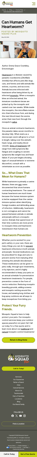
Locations (18, 399)
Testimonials (18, 393)
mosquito (14, 96)
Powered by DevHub (18, 449)
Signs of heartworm (18, 146)
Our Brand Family (18, 404)
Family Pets (19, 10)
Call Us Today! (18, 368)
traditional (25, 329)
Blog (10, 10)
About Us (18, 390)
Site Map (25, 447)
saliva (14, 122)
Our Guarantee (18, 379)
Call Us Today (9, 454)
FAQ (18, 385)
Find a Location (18, 424)
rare (20, 185)
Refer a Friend (18, 382)
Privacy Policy (12, 445)
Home (4, 10)
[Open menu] (33, 3)
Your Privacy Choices (15, 447)
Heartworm (7, 75)
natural (5, 332)
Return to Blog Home (18, 340)
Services (18, 377)
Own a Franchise (18, 396)
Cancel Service (18, 388)
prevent (29, 246)
